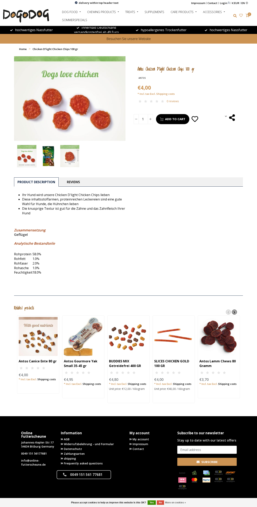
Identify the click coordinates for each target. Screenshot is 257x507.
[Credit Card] (206, 473)
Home (23, 49)
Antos (142, 78)
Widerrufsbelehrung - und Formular (88, 444)
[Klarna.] (182, 480)
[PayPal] (206, 480)
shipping (69, 458)
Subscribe (209, 462)
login (224, 3)
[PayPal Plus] (182, 487)
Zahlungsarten (74, 454)
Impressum (198, 3)
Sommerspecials (74, 20)
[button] (228, 312)
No (160, 502)
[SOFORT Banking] (230, 473)
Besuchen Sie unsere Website (128, 38)
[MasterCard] (194, 480)
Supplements (154, 12)
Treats (130, 12)
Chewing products (101, 12)
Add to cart (175, 119)
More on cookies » (175, 502)
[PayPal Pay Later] (230, 480)
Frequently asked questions (83, 463)
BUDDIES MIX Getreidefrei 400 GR (125, 363)
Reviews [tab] (73, 182)
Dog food (70, 12)
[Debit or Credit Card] (218, 473)
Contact (212, 3)
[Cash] (194, 473)
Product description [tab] (36, 182)
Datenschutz (72, 449)
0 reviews (173, 101)
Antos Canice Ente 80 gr (38, 361)
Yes (152, 502)
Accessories (212, 12)
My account (140, 439)
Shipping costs (165, 94)
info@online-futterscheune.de (33, 462)
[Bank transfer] (182, 473)
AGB (66, 439)
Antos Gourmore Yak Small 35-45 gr (80, 363)
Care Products (182, 12)
